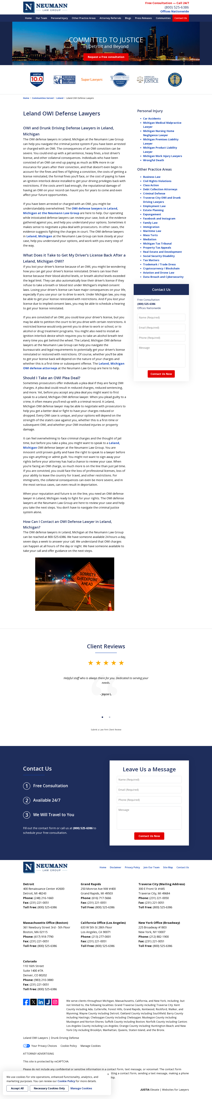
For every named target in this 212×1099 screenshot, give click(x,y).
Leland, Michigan (39, 236)
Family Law (150, 222)
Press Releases (143, 18)
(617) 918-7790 (43, 937)
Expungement (152, 214)
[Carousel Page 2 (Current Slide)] (109, 717)
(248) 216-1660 (43, 898)
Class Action (151, 185)
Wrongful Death (153, 160)
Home (28, 18)
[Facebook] (26, 1002)
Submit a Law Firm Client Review (106, 729)
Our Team (41, 18)
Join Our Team (152, 867)
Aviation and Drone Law (158, 272)
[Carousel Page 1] (102, 717)
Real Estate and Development (162, 251)
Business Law (151, 177)
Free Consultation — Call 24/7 (167, 3)
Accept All (17, 1088)
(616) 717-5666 (101, 898)
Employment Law (154, 206)
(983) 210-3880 (43, 980)
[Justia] (48, 1002)
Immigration (151, 227)
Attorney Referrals (110, 18)
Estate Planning (153, 210)
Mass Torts (150, 235)
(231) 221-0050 (159, 898)
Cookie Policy (69, 1045)
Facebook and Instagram (159, 218)
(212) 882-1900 (159, 937)
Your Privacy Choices (44, 1045)
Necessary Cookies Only (49, 1088)
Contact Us (181, 18)
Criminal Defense (154, 193)
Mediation (149, 239)
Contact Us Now (161, 374)
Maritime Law (152, 231)
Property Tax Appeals (157, 247)
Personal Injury (59, 18)
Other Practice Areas (84, 18)
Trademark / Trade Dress (159, 264)
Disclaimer (115, 867)
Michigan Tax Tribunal (157, 243)
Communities (163, 18)
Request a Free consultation (106, 57)
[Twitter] (33, 1002)
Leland (59, 98)
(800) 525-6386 (177, 7)
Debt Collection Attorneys (160, 189)
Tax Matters (151, 260)
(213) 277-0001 (101, 937)
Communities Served (43, 98)
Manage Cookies (90, 1045)
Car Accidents (152, 118)
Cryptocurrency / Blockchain (161, 268)
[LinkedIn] (40, 1002)
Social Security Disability (159, 256)
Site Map (168, 867)
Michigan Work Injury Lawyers (162, 156)
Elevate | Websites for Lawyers (164, 1089)
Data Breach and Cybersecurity (163, 277)
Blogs (128, 18)
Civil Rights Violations (157, 181)
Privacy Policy (132, 867)
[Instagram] (55, 1002)
